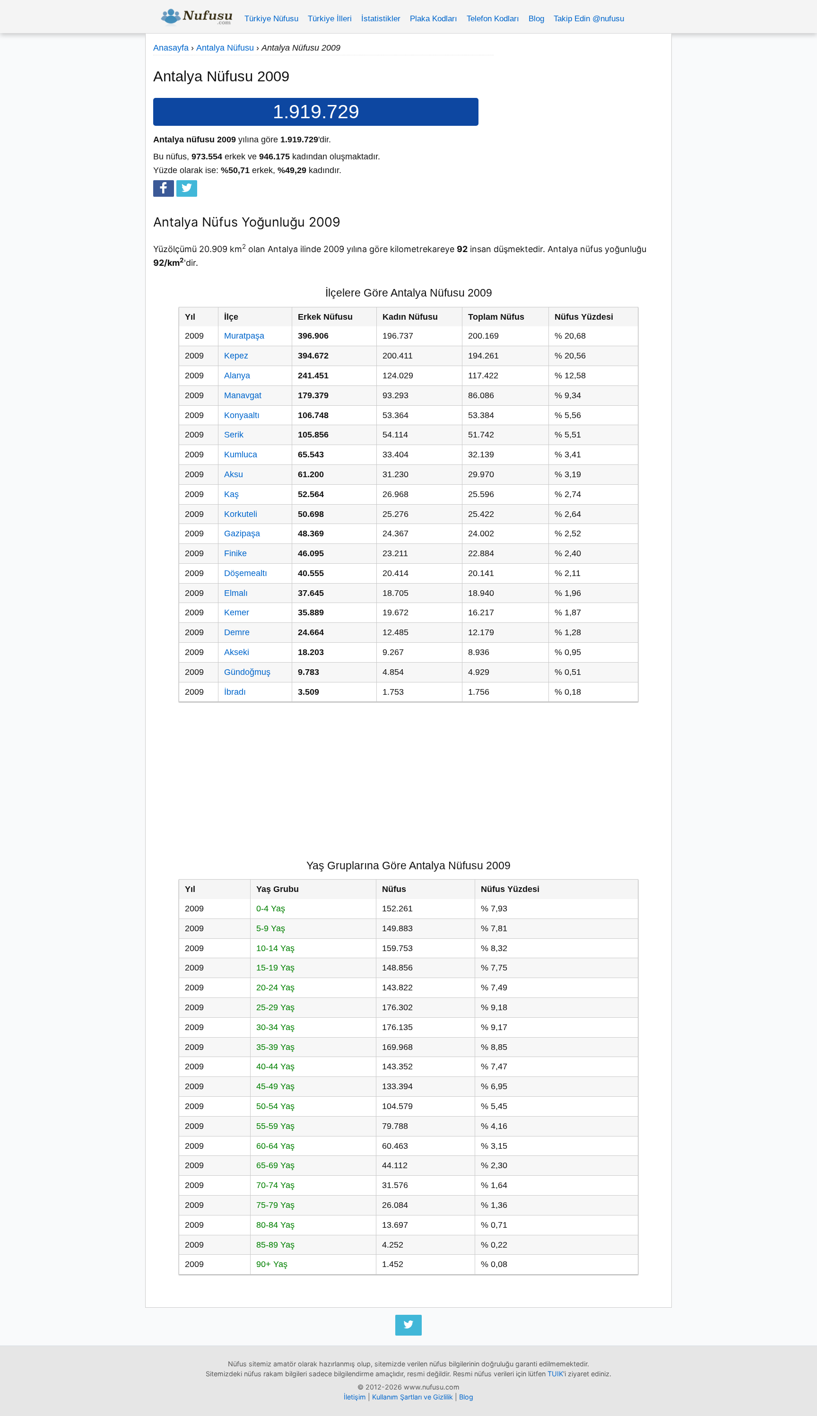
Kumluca (240, 454)
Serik (233, 434)
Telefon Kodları (493, 18)
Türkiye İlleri (330, 18)
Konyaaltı (242, 415)
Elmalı (236, 593)
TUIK (555, 1374)
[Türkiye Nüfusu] (196, 19)
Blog (536, 18)
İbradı (235, 692)
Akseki (236, 652)
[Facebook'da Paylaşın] (163, 188)
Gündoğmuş (247, 672)
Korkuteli (240, 514)
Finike (235, 553)
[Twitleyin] (186, 188)
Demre (237, 632)
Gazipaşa (242, 533)
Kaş (231, 494)
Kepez (236, 355)
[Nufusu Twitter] (408, 1325)
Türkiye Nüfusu (271, 18)
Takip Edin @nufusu (589, 18)
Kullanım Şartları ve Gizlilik (412, 1397)
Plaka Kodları (433, 18)
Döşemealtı (245, 573)
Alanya (237, 375)
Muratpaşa (244, 336)
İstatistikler (380, 18)
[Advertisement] (579, 107)
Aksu (233, 474)
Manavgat (242, 395)
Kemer (236, 612)
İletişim (355, 1397)
